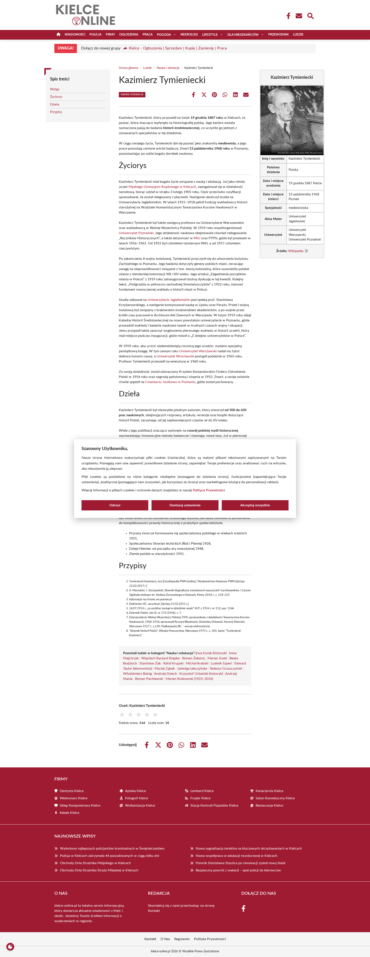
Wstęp (54, 89)
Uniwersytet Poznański (136, 233)
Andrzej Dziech (165, 673)
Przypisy (56, 112)
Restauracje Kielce (269, 805)
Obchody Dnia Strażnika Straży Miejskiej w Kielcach (99, 870)
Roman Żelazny (193, 658)
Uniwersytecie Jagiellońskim (169, 300)
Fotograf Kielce (136, 798)
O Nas (165, 939)
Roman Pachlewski (149, 679)
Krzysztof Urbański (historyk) (201, 673)
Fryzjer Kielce (200, 798)
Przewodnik (278, 34)
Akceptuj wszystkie (255, 505)
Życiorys (56, 96)
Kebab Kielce (69, 812)
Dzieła (54, 104)
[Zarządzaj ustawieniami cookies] (10, 947)
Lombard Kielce (201, 791)
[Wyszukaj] (310, 15)
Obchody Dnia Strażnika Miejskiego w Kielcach (95, 863)
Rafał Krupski (173, 663)
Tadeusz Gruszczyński (226, 668)
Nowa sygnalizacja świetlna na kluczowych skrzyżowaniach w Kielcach (249, 848)
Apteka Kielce (135, 791)
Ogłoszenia (128, 34)
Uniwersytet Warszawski (198, 351)
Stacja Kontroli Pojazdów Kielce (214, 805)
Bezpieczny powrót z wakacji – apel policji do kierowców (238, 870)
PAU (197, 238)
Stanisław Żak (150, 663)
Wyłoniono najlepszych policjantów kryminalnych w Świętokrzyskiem (112, 848)
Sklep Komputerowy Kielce (80, 805)
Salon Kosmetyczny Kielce (275, 798)
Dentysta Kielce (72, 791)
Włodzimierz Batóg (137, 673)
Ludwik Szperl (221, 663)
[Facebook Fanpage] (287, 15)
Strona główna (128, 68)
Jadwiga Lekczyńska (192, 668)
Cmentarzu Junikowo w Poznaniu (170, 382)
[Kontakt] (298, 15)
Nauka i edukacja (168, 68)
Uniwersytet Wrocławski (175, 356)
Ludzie (298, 34)
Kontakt (154, 910)
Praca (148, 34)
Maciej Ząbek (165, 668)
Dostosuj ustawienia (185, 505)
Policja (95, 34)
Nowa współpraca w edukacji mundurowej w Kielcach (236, 855)
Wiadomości (75, 34)
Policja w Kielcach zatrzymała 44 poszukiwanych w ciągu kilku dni (109, 855)
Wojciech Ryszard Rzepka (160, 658)
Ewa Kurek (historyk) (211, 653)
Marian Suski (217, 658)
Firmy (110, 34)
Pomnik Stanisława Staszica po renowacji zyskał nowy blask (240, 863)
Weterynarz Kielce (73, 798)
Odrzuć (115, 505)
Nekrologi (189, 34)
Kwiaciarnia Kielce (269, 791)
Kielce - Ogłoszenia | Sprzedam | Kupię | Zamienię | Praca (178, 48)
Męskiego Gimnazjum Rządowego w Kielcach (162, 187)
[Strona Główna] (58, 35)
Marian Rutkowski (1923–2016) (189, 679)
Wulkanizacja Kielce (140, 805)
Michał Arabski (197, 663)
